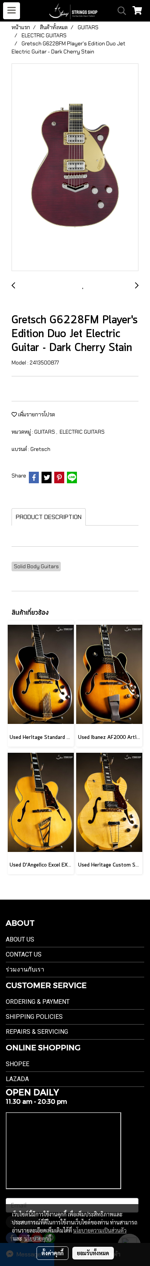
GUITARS (45, 431)
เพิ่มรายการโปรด (36, 414)
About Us (20, 939)
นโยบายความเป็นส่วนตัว (100, 1230)
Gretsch (40, 449)
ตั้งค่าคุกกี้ (52, 1252)
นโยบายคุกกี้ (37, 1238)
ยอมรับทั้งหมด (93, 1252)
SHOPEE (17, 1064)
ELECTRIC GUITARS (82, 431)
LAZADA (17, 1079)
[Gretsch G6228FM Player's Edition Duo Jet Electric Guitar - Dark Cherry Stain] (75, 167)
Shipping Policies (34, 1016)
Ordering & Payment (38, 1001)
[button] (119, 11)
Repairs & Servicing (37, 1031)
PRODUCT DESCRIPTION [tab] (49, 517)
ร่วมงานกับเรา (25, 969)
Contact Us (24, 954)
